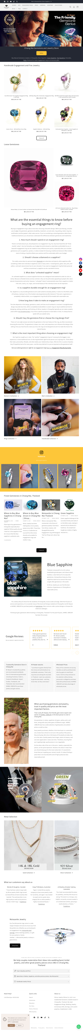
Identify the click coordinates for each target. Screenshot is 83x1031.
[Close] (28, 1015)
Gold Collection (28, 873)
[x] (80, 274)
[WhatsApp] (79, 1027)
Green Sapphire (51, 58)
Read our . (58, 348)
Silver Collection (65, 873)
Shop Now (15, 945)
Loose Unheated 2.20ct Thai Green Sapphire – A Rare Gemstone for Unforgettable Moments (66, 175)
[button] (14, 8)
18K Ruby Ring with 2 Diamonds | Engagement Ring (41, 95)
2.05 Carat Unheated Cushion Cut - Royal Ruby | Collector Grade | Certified (66, 208)
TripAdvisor (23, 902)
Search (31, 997)
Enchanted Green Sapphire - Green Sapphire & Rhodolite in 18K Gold (67, 129)
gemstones (39, 606)
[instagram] (80, 259)
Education (32, 1003)
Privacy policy (41, 1027)
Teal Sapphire (61, 58)
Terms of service (49, 1027)
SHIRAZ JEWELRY (45, 715)
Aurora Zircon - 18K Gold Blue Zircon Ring (16, 129)
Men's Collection (47, 396)
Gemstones (32, 1000)
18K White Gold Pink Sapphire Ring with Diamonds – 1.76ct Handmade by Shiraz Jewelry (67, 96)
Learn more (15, 1021)
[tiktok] (80, 266)
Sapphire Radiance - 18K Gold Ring (41, 129)
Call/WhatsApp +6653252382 (11, 997)
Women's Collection (10, 396)
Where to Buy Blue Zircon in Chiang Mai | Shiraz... (31, 516)
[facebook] (80, 263)
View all (41, 138)
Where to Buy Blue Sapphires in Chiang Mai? (12, 516)
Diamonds (40, 261)
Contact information (58, 1027)
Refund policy (32, 1011)
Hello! (41, 53)
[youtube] (80, 270)
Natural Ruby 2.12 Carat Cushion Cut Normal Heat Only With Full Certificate (29, 209)
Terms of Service (33, 1009)
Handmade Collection (49, 439)
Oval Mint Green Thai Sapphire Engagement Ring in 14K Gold (16, 96)
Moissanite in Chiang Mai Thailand (50, 514)
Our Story (31, 1006)
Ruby (25, 60)
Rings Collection (9, 439)
